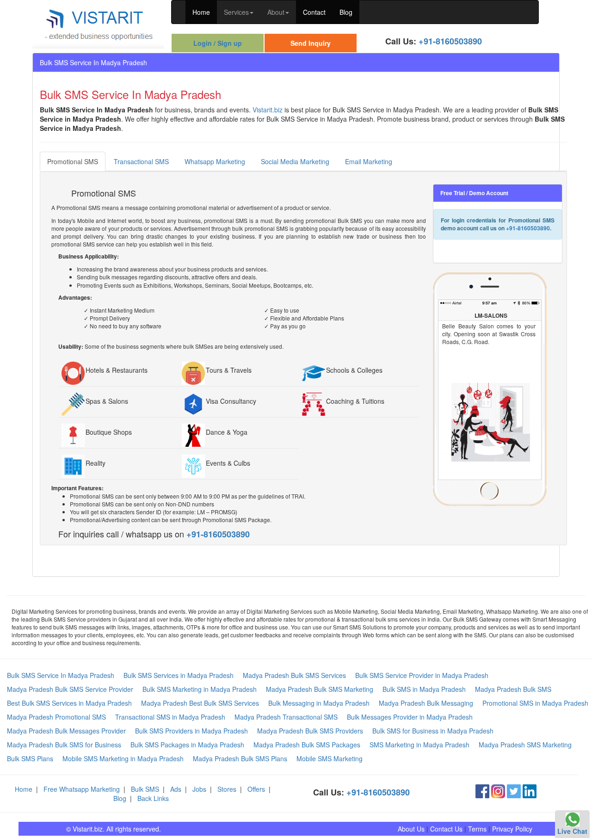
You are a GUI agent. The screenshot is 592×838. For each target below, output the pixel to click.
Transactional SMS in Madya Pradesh (170, 716)
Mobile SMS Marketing (329, 758)
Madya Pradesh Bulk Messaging (426, 703)
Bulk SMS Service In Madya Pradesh (60, 675)
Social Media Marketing (295, 161)
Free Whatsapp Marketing (81, 789)
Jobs (199, 789)
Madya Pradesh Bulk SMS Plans (240, 758)
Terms (477, 828)
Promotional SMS (72, 161)
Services (236, 12)
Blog (345, 12)
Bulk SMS (145, 789)
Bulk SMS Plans (30, 758)
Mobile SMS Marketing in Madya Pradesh (123, 758)
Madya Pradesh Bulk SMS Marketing (319, 689)
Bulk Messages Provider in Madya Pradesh (410, 716)
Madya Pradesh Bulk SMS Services (294, 675)
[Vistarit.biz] (98, 23)
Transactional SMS (141, 161)
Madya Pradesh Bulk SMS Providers (310, 730)
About (275, 12)
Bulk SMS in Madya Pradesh (424, 689)
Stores (226, 789)
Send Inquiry (310, 43)
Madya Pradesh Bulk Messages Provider (66, 730)
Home (201, 12)
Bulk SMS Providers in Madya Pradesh (191, 730)
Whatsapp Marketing (215, 161)
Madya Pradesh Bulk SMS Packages (306, 744)
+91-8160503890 (450, 41)
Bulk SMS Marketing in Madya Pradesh (199, 689)
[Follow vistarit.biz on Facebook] (482, 790)
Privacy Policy (512, 828)
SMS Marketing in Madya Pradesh (419, 744)
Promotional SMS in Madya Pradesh (535, 703)
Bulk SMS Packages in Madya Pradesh (187, 744)
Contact (314, 12)
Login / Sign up (217, 43)
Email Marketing (368, 161)
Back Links (153, 798)
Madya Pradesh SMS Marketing (525, 744)
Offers (256, 789)
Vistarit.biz (268, 109)
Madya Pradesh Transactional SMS (286, 716)
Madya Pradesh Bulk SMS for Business (64, 744)
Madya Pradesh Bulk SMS (513, 689)
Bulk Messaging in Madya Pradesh (319, 703)
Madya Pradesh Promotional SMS (56, 716)
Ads (175, 789)
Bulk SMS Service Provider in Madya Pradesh (421, 675)
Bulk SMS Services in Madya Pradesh (178, 675)
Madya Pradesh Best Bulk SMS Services (200, 703)
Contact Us (446, 828)
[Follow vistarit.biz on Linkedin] (529, 790)
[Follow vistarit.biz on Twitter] (514, 790)
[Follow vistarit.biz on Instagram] (498, 790)
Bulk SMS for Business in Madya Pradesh (432, 730)
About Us (411, 828)
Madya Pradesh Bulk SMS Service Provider (70, 689)
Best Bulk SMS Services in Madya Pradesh (69, 703)
